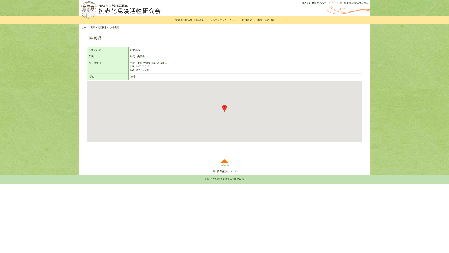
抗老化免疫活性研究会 (229, 179)
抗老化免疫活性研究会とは (190, 20)
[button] (224, 108)
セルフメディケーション (223, 20)
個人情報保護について (224, 171)
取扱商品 (247, 20)
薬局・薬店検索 (265, 20)
